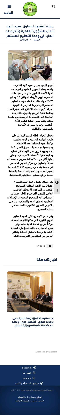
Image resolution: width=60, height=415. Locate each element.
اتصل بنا (27, 372)
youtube (27, 378)
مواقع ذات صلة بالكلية (27, 383)
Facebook (27, 367)
